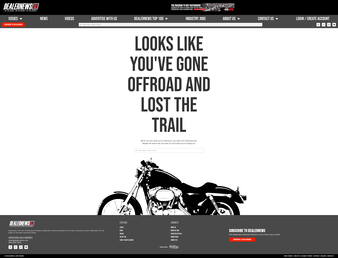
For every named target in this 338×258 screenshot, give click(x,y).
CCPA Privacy (316, 256)
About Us (229, 18)
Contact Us (266, 18)
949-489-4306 (15, 242)
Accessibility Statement (306, 256)
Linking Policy (330, 256)
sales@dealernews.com (18, 240)
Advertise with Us (104, 18)
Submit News (174, 237)
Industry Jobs (196, 18)
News (44, 18)
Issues (13, 18)
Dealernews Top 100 (148, 18)
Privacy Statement (288, 256)
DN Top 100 (123, 237)
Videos (69, 18)
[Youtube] (334, 24)
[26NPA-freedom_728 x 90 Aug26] (202, 11)
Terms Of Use (297, 256)
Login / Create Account (312, 18)
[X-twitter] (323, 24)
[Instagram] (329, 24)
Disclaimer (323, 256)
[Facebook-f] (318, 24)
